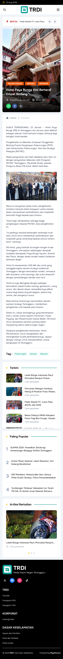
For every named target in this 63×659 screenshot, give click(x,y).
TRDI (11, 653)
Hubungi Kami (8, 619)
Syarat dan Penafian (11, 633)
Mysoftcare (55, 653)
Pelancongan (15, 83)
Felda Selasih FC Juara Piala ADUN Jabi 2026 (32, 21)
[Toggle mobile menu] (58, 9)
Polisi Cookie (7, 643)
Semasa (31, 83)
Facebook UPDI (9, 600)
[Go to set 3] (34, 553)
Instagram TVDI (9, 605)
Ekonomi (43, 83)
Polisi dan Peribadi (10, 638)
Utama (13, 118)
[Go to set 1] (29, 553)
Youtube (5, 595)
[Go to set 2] (31, 553)
